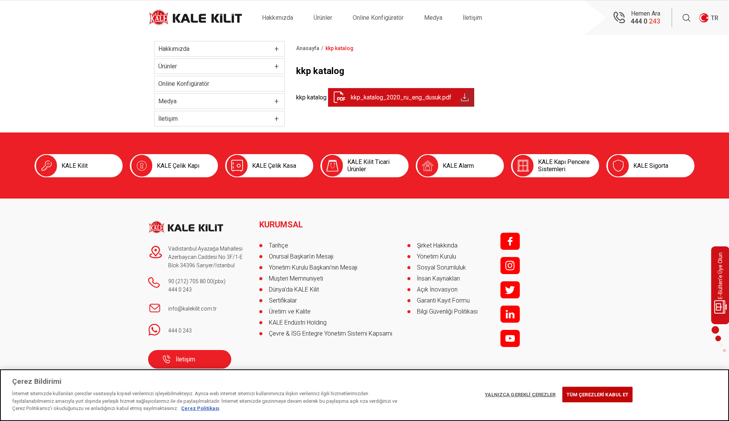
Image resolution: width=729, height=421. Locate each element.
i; (510, 265)
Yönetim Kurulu (436, 256)
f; (510, 241)
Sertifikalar (283, 300)
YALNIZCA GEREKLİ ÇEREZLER (520, 394)
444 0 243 (180, 290)
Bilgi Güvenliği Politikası (447, 311)
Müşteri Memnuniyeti (296, 278)
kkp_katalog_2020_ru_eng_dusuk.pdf (401, 97)
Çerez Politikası (200, 408)
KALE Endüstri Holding (298, 322)
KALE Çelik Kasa (274, 165)
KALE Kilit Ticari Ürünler (368, 165)
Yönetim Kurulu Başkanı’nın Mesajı (313, 267)
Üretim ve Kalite (290, 311)
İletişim (472, 17)
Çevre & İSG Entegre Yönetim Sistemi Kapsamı (330, 333)
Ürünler (323, 17)
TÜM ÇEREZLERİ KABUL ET (597, 394)
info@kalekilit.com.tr (192, 309)
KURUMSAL (281, 225)
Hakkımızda (277, 17)
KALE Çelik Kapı (178, 165)
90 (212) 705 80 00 (190, 281)
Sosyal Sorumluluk (441, 267)
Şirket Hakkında (437, 245)
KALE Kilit (75, 165)
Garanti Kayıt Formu (444, 300)
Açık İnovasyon (437, 289)
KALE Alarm (458, 165)
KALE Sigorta (650, 165)
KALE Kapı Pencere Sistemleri (564, 165)
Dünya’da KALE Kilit (294, 289)
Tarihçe (278, 245)
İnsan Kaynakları (438, 278)
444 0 (645, 21)
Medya (433, 17)
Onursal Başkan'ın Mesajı (301, 256)
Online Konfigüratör (378, 17)
